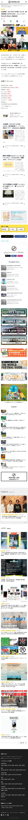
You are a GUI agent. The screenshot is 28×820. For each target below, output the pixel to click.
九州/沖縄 (3, 793)
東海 (2, 777)
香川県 (23, 788)
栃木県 (24, 770)
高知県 (5, 790)
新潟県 (2, 774)
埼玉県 (13, 770)
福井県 (19, 774)
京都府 (5, 784)
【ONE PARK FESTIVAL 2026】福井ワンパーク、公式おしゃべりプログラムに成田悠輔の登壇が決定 (14, 737)
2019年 (7, 807)
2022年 (18, 805)
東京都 (2, 770)
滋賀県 (16, 784)
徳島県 (19, 788)
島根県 (9, 788)
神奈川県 (6, 770)
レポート (16, 514)
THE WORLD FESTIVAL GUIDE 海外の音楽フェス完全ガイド (18, 212)
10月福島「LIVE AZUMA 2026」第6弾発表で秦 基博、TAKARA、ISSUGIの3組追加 (13, 580)
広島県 (2, 788)
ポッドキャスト (11, 514)
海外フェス (3, 758)
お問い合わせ (22, 812)
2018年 (10, 807)
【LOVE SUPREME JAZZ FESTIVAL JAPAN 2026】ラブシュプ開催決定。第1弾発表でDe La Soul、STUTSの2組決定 (14, 554)
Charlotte (17, 818)
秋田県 (16, 765)
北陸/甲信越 (3, 772)
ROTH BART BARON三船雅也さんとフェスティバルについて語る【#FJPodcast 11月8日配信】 (14, 517)
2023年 (14, 805)
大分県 (5, 795)
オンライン (3, 799)
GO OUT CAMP (5, 241)
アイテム (15, 758)
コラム (3, 656)
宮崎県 (9, 795)
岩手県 (9, 765)
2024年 (10, 805)
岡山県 (5, 788)
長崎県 (23, 795)
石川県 (12, 774)
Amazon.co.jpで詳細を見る (17, 219)
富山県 (16, 774)
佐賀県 (2, 795)
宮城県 (12, 765)
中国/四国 (3, 786)
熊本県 (16, 795)
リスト (7, 656)
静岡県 (2, 779)
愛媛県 (2, 790)
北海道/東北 (3, 763)
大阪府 (2, 784)
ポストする (7, 236)
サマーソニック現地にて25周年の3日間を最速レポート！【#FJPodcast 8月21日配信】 (13, 711)
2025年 (6, 805)
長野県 (5, 774)
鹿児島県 (3, 796)
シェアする (21, 236)
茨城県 (17, 770)
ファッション (19, 756)
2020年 (3, 807)
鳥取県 (12, 788)
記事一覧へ (22, 742)
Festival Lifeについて (5, 812)
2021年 (21, 805)
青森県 (5, 765)
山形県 (19, 765)
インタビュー (4, 514)
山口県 (16, 788)
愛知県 (5, 779)
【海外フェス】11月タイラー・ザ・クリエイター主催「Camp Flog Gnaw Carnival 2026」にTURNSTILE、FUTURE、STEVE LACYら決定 (13, 685)
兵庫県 (9, 784)
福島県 (23, 765)
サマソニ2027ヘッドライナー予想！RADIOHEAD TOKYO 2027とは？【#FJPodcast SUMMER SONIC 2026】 (14, 633)
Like (14, 255)
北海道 (2, 765)
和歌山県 (20, 784)
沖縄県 (12, 795)
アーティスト (9, 758)
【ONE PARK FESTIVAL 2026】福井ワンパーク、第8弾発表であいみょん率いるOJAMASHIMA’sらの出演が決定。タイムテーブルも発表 (13, 607)
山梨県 (9, 774)
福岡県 (19, 795)
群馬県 (20, 770)
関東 (2, 768)
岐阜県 (9, 779)
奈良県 (12, 784)
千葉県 (10, 770)
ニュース (6, 4)
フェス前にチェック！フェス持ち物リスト (14, 402)
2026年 (2, 805)
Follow (8, 255)
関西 (2, 782)
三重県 (12, 779)
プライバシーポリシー (14, 812)
